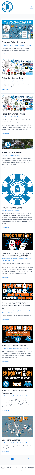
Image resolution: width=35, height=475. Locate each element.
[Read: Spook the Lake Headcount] (17, 333)
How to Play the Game (12, 208)
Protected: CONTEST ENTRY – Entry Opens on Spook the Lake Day (16, 305)
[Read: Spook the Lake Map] (17, 426)
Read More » (5, 54)
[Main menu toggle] (31, 7)
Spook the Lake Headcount (14, 345)
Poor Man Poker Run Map (13, 42)
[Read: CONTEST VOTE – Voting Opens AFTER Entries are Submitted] (17, 241)
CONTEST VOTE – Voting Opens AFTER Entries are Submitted (16, 254)
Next (30, 459)
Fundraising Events (7, 45)
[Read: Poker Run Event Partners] (17, 103)
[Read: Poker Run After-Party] (17, 144)
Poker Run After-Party (12, 152)
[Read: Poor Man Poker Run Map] (17, 29)
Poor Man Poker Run (18, 45)
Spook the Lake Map (11, 440)
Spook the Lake (17, 348)
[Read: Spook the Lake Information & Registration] (17, 377)
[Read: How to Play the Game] (17, 189)
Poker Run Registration (12, 78)
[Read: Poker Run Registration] (17, 67)
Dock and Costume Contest (9, 258)
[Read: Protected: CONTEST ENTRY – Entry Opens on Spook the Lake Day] (17, 291)
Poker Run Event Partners (13, 114)
